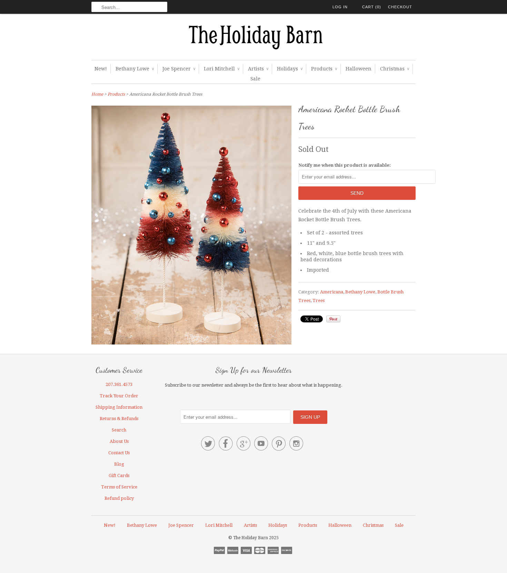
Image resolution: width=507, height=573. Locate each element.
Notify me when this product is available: (344, 165)
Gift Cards (119, 475)
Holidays (289, 68)
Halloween (358, 68)
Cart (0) (371, 7)
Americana (331, 291)
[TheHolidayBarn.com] (253, 38)
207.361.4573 (119, 384)
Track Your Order (119, 395)
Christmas (394, 68)
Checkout (400, 7)
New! (101, 68)
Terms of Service (119, 486)
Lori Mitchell (221, 68)
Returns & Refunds (119, 418)
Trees (318, 300)
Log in (340, 7)
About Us (119, 441)
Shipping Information (119, 407)
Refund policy (119, 498)
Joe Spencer (178, 68)
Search (119, 430)
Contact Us (119, 452)
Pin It (333, 318)
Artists (258, 68)
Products (324, 68)
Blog (119, 464)
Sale (255, 78)
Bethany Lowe (135, 68)
